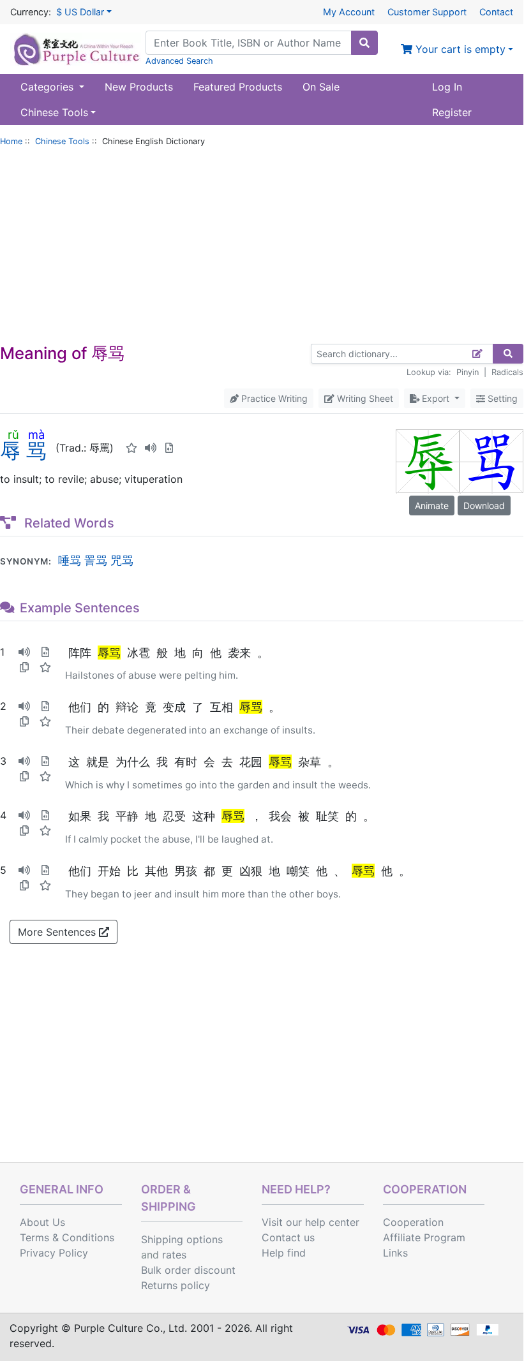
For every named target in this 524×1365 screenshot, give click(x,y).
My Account (349, 11)
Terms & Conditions (67, 1237)
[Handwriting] (477, 354)
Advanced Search (179, 61)
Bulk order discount (188, 1270)
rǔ (13, 434)
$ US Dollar (80, 11)
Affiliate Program (424, 1237)
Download (484, 505)
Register (452, 112)
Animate (432, 505)
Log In (447, 86)
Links (395, 1252)
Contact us (288, 1237)
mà (36, 434)
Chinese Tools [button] (54, 112)
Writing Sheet (363, 398)
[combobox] (249, 43)
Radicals (507, 372)
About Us (42, 1222)
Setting (501, 398)
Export (435, 398)
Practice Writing (273, 398)
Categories (48, 86)
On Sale (321, 86)
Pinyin (467, 372)
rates (174, 1254)
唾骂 (69, 560)
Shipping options (182, 1239)
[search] (364, 43)
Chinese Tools (62, 141)
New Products (139, 86)
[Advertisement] (261, 248)
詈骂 (95, 560)
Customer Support (427, 11)
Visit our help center (310, 1222)
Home (11, 141)
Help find (284, 1252)
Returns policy (175, 1285)
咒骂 (121, 560)
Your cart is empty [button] (458, 49)
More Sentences (58, 932)
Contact (496, 11)
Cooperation (413, 1222)
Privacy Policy (54, 1252)
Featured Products (237, 86)
